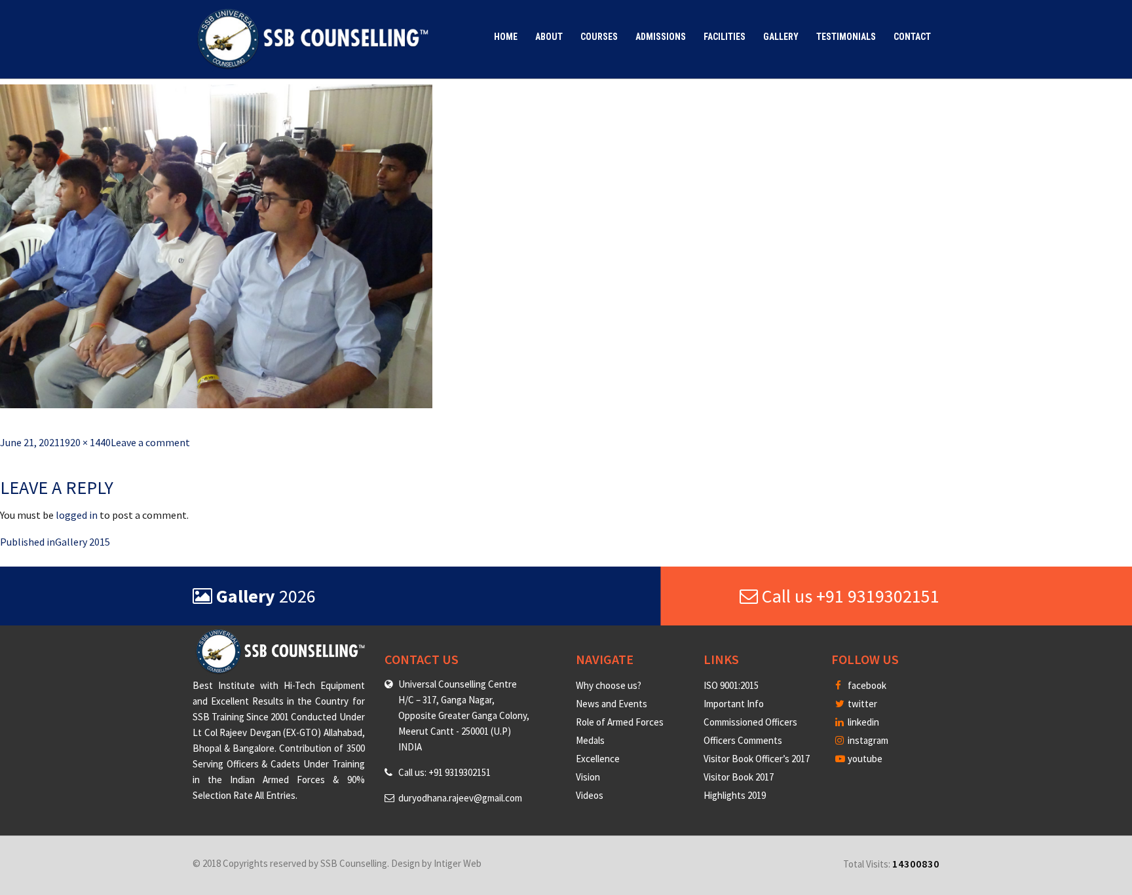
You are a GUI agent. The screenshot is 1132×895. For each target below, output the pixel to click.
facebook (866, 685)
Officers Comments (743, 740)
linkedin (862, 722)
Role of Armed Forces (620, 722)
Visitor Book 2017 (739, 777)
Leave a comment (150, 442)
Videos (589, 795)
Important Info (734, 703)
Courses (599, 36)
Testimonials (846, 36)
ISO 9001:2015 (731, 685)
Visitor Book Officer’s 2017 (757, 758)
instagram (867, 740)
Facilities (724, 36)
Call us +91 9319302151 (848, 596)
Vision (588, 777)
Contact (912, 36)
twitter (861, 703)
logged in (77, 514)
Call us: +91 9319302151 (444, 772)
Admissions (660, 36)
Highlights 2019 (735, 795)
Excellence (598, 758)
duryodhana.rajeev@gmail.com (460, 798)
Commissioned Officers (750, 722)
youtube (864, 758)
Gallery (781, 36)
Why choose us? (608, 685)
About (549, 36)
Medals (590, 740)
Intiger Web (457, 863)
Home (506, 36)
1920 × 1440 (85, 442)
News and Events (611, 703)
